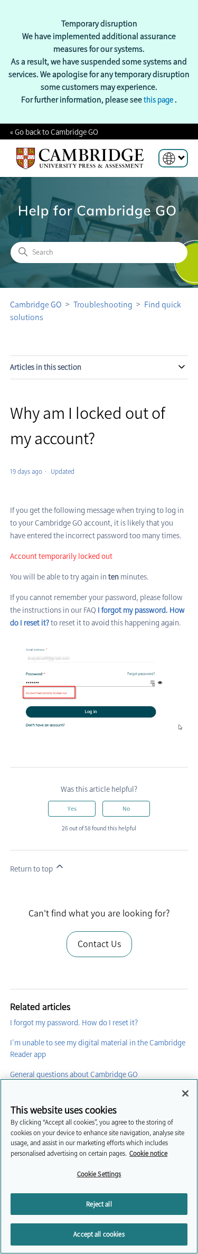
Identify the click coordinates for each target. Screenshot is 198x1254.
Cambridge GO (36, 305)
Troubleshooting (103, 305)
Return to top (32, 869)
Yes (72, 808)
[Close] (185, 1093)
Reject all (98, 1204)
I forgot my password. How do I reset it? (74, 1022)
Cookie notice (148, 1153)
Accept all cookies (98, 1234)
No (126, 808)
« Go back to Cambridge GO (54, 132)
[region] (99, 1166)
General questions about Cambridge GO (74, 1074)
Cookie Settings (99, 1174)
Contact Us (99, 944)
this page (159, 100)
